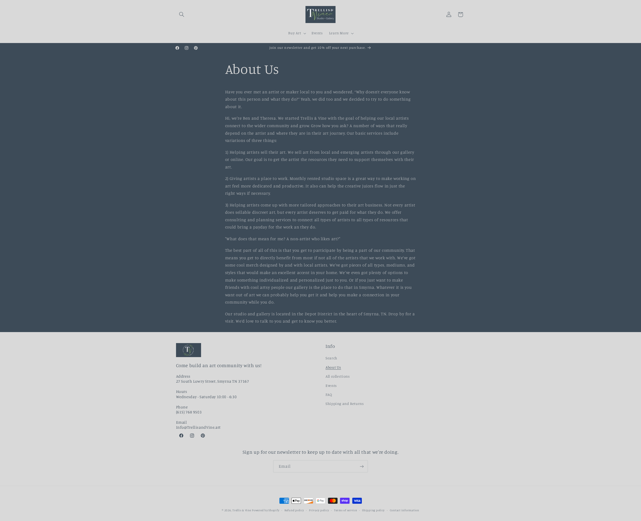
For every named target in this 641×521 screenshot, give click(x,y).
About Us (333, 367)
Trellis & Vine (241, 510)
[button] (182, 14)
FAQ (329, 394)
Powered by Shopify (265, 510)
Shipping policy (373, 510)
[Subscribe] (362, 466)
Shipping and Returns (345, 404)
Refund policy (294, 510)
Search (331, 358)
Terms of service (345, 510)
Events (331, 385)
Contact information (404, 510)
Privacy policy (319, 510)
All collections (338, 376)
